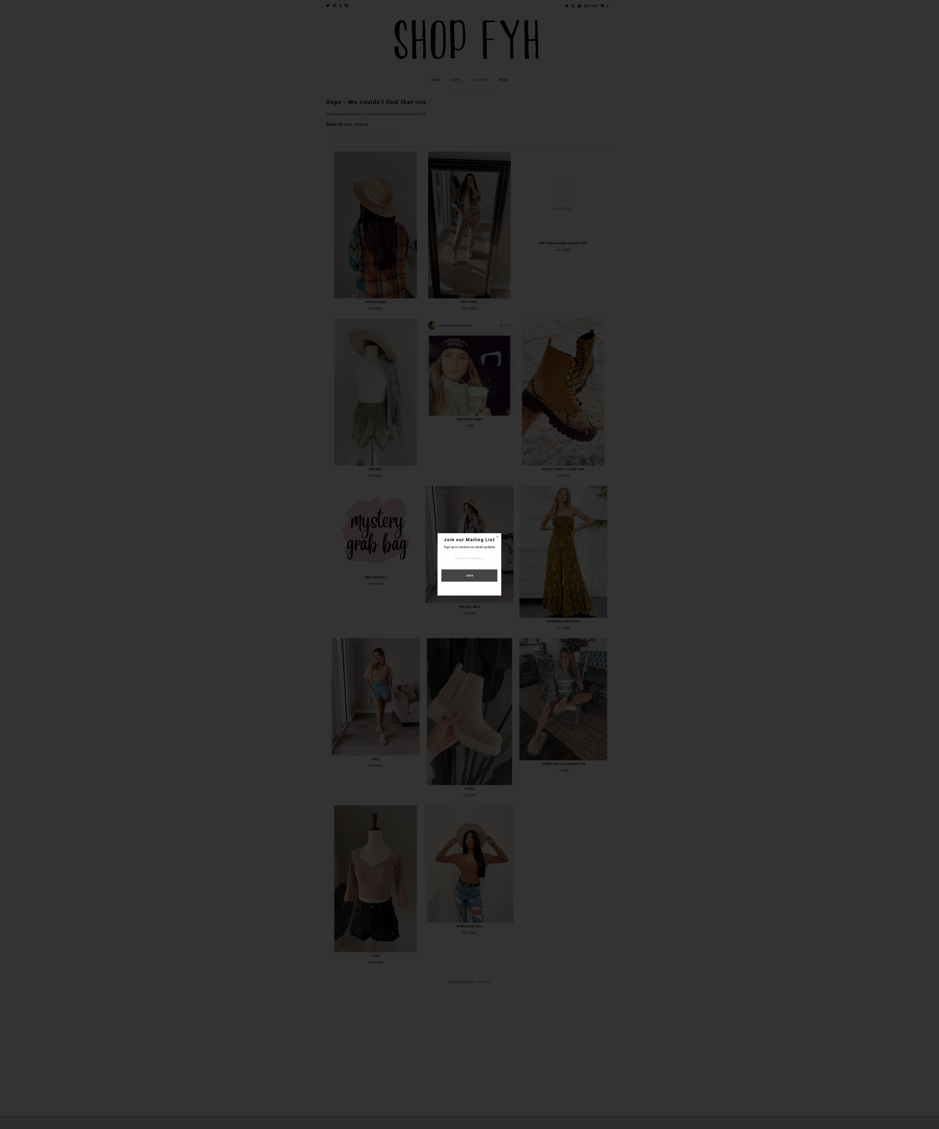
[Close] (497, 537)
